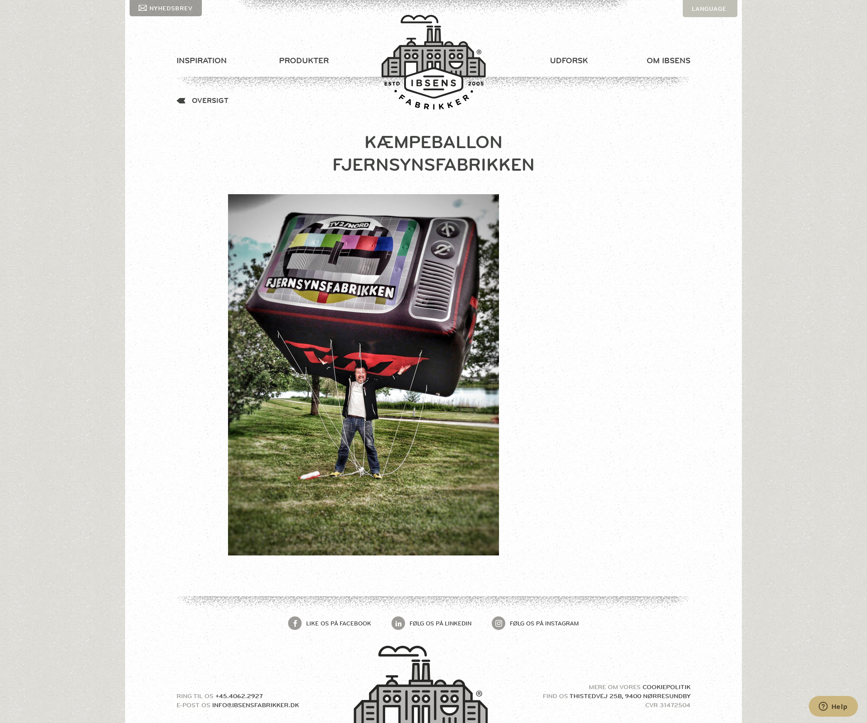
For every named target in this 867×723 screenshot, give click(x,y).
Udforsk (569, 60)
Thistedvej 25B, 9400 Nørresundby (629, 696)
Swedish (707, 43)
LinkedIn (440, 623)
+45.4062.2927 (239, 696)
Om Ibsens (668, 60)
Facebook (338, 623)
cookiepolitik (666, 687)
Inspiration (202, 60)
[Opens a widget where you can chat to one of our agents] (833, 707)
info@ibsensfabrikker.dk (255, 705)
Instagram (544, 623)
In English (710, 26)
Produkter (304, 60)
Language (709, 9)
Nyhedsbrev (171, 8)
